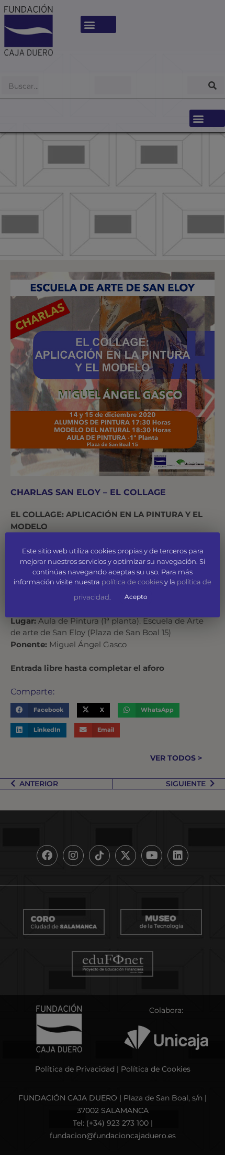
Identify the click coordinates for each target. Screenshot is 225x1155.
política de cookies (132, 582)
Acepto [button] (136, 597)
